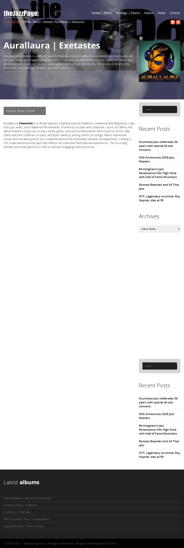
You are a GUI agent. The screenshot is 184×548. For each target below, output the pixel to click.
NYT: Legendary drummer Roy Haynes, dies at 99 (159, 198)
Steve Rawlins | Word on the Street (27, 498)
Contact (175, 13)
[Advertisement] (161, 295)
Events (135, 13)
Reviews (121, 13)
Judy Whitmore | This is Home (24, 526)
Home (96, 13)
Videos (148, 13)
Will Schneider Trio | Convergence (27, 519)
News (108, 13)
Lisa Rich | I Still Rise (17, 512)
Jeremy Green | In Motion (21, 505)
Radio (161, 13)
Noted (48, 22)
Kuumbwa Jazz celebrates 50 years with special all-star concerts (158, 146)
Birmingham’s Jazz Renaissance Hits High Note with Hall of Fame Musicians (158, 173)
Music (37, 22)
